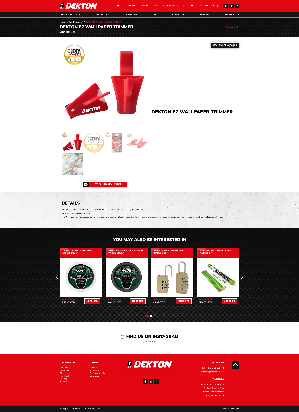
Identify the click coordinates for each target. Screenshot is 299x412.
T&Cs (84, 409)
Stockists (169, 6)
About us (94, 368)
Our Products (75, 22)
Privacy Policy (66, 409)
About (131, 6)
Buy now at (219, 45)
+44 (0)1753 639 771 (214, 368)
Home (119, 6)
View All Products (70, 15)
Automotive (102, 15)
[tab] (148, 316)
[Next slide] (242, 277)
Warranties (207, 6)
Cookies (76, 409)
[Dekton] (78, 6)
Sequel (236, 409)
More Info (92, 301)
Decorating (131, 15)
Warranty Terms (95, 409)
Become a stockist (97, 373)
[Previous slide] (57, 277)
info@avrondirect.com (214, 372)
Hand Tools (178, 15)
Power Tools (232, 15)
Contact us (187, 6)
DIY (154, 15)
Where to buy (149, 6)
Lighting (204, 15)
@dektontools (149, 342)
